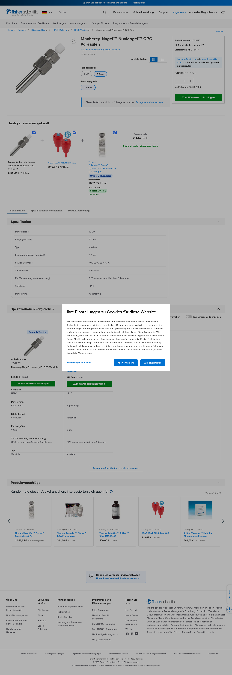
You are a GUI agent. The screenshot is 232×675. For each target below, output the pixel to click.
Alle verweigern (126, 362)
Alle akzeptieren (152, 362)
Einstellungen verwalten (79, 362)
